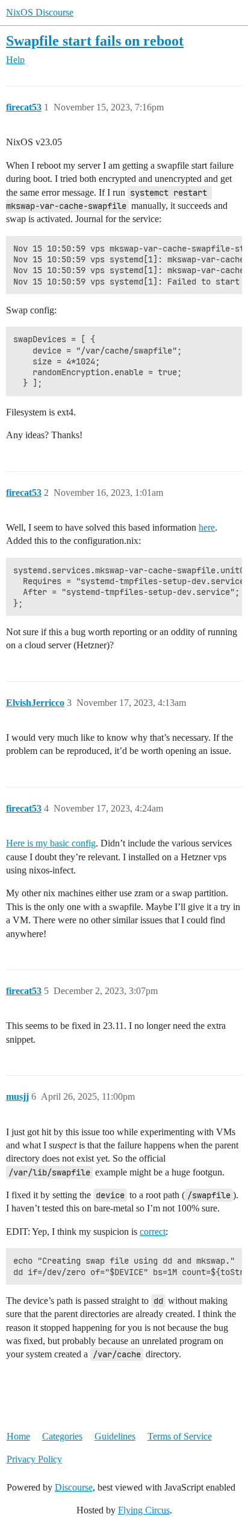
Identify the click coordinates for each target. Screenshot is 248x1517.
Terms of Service (179, 1436)
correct (153, 1231)
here (207, 527)
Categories (62, 1436)
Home (18, 1436)
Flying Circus (144, 1510)
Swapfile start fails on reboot (95, 40)
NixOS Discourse (39, 12)
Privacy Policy (34, 1459)
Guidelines (115, 1436)
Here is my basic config (51, 843)
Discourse (74, 1487)
